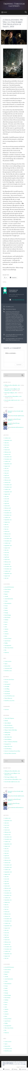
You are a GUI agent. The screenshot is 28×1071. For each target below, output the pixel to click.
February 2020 (8, 452)
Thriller (6, 643)
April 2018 (7, 503)
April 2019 (7, 475)
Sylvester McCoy (17, 327)
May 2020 (7, 447)
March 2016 (7, 559)
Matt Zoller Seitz (8, 737)
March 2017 (7, 531)
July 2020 (7, 442)
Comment (18, 364)
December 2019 (8, 456)
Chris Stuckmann (8, 725)
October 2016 (7, 543)
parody (6, 631)
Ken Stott (11, 320)
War (5, 650)
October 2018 (7, 489)
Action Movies (9, 309)
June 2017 (7, 527)
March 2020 (7, 449)
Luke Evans (20, 320)
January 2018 (7, 510)
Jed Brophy (18, 319)
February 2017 (8, 534)
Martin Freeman (15, 322)
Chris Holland (8, 723)
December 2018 (8, 484)
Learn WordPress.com (9, 696)
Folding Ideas (7, 732)
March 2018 (7, 505)
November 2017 (8, 515)
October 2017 (7, 517)
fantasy (14, 309)
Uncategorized (8, 645)
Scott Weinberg (8, 748)
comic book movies (9, 598)
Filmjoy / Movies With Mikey (11, 730)
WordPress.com (8, 670)
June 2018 (7, 498)
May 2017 (6, 529)
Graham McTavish (10, 317)
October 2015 (7, 571)
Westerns (7, 652)
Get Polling (7, 689)
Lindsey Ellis (7, 734)
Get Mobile (7, 686)
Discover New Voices (9, 679)
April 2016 (7, 557)
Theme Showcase (8, 698)
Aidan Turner (15, 311)
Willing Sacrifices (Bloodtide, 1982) (12, 385)
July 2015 (6, 578)
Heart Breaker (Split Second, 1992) (12, 400)
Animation (7, 591)
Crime (6, 601)
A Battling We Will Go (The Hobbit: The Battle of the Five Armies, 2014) (14, 339)
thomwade (10, 411)
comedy (6, 596)
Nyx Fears (7, 709)
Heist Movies (7, 617)
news (6, 626)
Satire (6, 636)
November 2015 (8, 569)
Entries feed (7, 666)
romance (7, 633)
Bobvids (6, 720)
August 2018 (7, 494)
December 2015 (8, 566)
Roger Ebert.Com (8, 746)
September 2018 (8, 491)
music (6, 624)
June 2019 (7, 470)
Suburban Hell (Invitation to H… (15, 428)
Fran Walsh (20, 316)
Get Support (7, 691)
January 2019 (7, 482)
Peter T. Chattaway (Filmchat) (11, 741)
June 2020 (7, 445)
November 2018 (8, 487)
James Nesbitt (12, 319)
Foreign (6, 612)
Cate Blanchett (15, 314)
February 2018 (8, 508)
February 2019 (8, 480)
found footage (8, 615)
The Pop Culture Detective (10, 753)
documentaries (8, 603)
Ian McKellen (17, 317)
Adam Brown (9, 311)
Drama (6, 605)
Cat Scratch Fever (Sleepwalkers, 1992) (13, 396)
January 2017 (7, 536)
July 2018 (6, 496)
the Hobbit (12, 330)
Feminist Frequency (9, 727)
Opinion (6, 629)
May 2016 (6, 555)
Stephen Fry (20, 326)
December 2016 (8, 538)
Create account (8, 661)
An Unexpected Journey (12, 312)
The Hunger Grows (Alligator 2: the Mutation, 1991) (12, 774)
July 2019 (6, 468)
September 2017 (8, 519)
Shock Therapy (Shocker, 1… (14, 419)
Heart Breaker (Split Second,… (15, 411)
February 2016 (8, 562)
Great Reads (7, 693)
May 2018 (7, 501)
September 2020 (8, 440)
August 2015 (7, 576)
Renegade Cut (8, 744)
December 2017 (8, 512)
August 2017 (7, 522)
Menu (5, 12)
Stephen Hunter (9, 327)
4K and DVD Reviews (9, 587)
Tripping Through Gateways (14, 4)
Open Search (25, 12)
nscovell (10, 423)
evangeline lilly (14, 316)
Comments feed (8, 668)
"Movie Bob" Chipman (9, 718)
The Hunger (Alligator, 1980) (11, 392)
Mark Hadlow (9, 322)
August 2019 (7, 466)
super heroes (7, 640)
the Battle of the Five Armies (14, 328)
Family (6, 608)
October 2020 (7, 438)
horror (6, 622)
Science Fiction (8, 638)
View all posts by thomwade (18, 300)
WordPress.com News (9, 700)
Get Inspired (7, 684)
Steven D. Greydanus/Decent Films (12, 751)
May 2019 (7, 473)
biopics (6, 594)
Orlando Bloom (14, 323)
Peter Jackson (14, 324)
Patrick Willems (8, 739)
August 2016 (7, 548)
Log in (6, 663)
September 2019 (8, 463)
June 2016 (7, 552)
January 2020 (7, 454)
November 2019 (8, 459)
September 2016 (8, 545)
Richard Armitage (13, 326)
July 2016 (6, 550)
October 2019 (7, 461)
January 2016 (7, 564)
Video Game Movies (9, 647)
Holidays (6, 619)
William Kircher (19, 330)
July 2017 (6, 524)
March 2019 (7, 477)
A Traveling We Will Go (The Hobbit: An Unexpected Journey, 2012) (14, 335)
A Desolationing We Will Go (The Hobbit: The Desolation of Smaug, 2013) (13, 23)
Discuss (6, 682)
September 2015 (8, 573)
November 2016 (8, 541)
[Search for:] (13, 375)
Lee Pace (16, 320)
